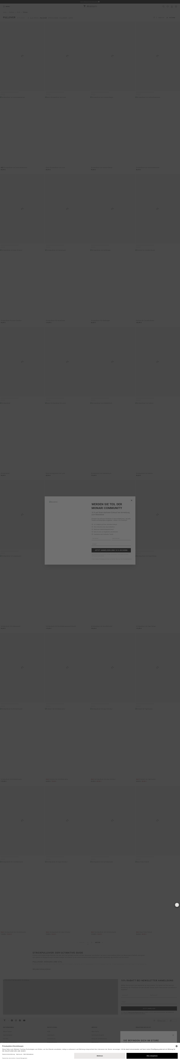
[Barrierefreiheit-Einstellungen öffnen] (177, 905)
